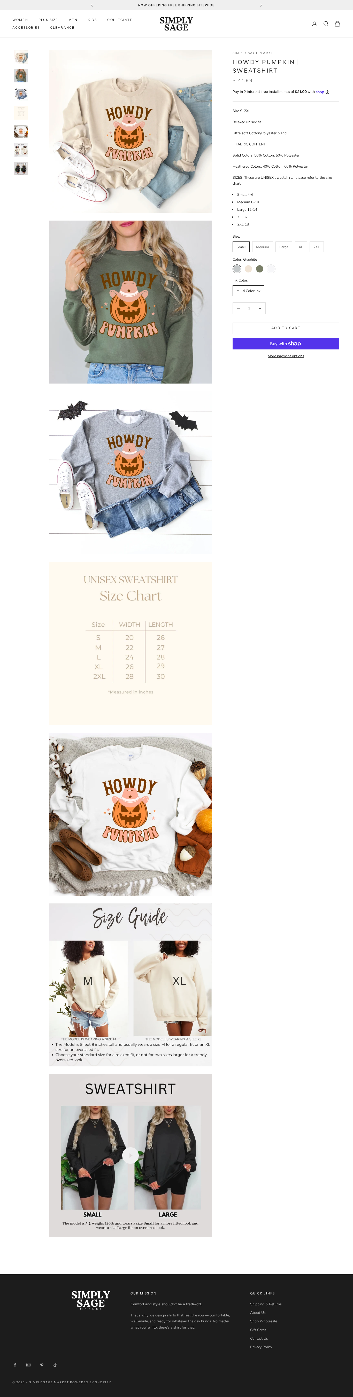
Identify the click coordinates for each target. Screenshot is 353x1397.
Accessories (26, 27)
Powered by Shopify (90, 1382)
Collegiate (120, 20)
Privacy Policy (261, 1347)
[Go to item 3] (21, 94)
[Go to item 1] (21, 57)
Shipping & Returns (266, 1304)
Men (72, 20)
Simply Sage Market (255, 53)
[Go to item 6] (21, 150)
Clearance (62, 27)
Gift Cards (258, 1330)
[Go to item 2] (21, 75)
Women (20, 20)
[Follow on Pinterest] (41, 1365)
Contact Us (259, 1338)
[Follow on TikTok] (55, 1365)
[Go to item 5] (21, 131)
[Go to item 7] (21, 168)
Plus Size (48, 20)
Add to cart (286, 328)
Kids (92, 20)
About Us (258, 1312)
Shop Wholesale (263, 1321)
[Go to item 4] (21, 113)
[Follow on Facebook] (15, 1365)
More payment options (286, 356)
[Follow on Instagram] (28, 1365)
